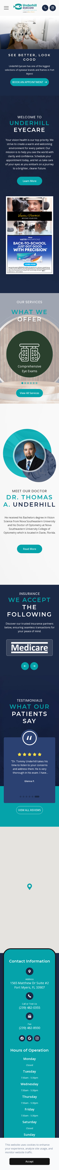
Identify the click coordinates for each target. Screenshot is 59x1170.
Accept (29, 1161)
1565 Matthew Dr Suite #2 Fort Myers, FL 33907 (29, 984)
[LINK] (29, 332)
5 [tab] (34, 383)
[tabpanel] (29, 354)
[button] (6, 8)
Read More (29, 549)
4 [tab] (31, 383)
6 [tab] (36, 383)
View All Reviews (29, 810)
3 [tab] (28, 383)
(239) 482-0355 (29, 1006)
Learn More (29, 181)
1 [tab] (22, 383)
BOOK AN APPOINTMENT (27, 82)
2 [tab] (25, 383)
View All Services (29, 393)
